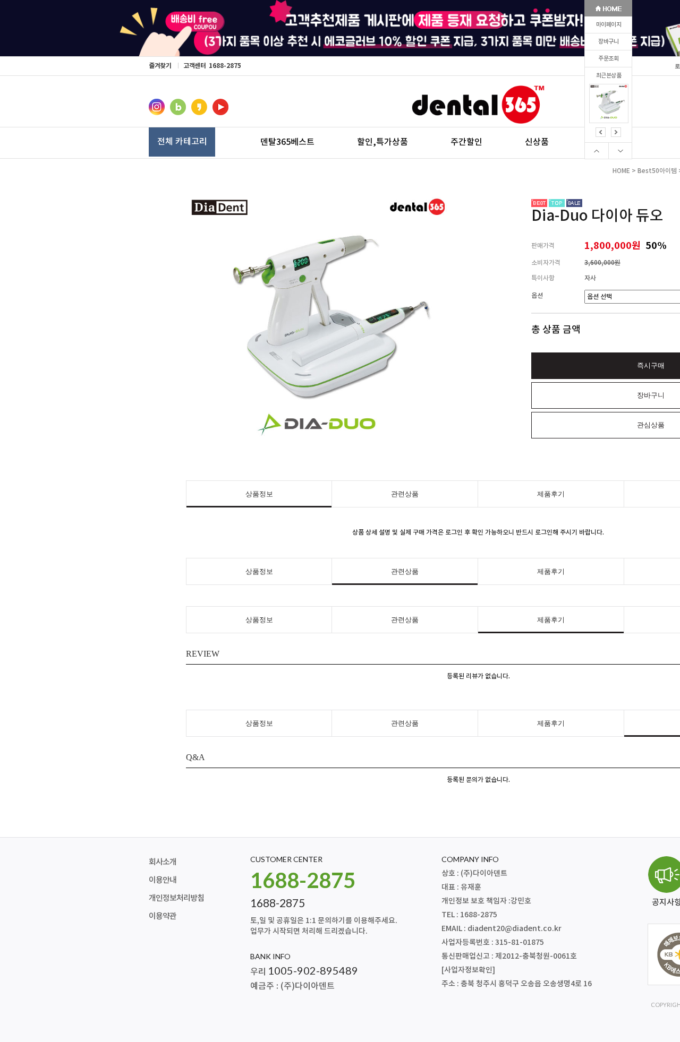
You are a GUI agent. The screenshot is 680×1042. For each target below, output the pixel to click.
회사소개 (162, 862)
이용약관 (162, 916)
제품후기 (551, 494)
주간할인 (466, 142)
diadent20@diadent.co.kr (515, 928)
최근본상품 (609, 75)
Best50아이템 (657, 171)
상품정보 (259, 494)
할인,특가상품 (382, 142)
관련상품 (405, 494)
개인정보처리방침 (176, 898)
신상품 (537, 142)
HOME (621, 171)
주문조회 (608, 58)
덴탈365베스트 (287, 142)
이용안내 (162, 880)
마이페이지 (609, 24)
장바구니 (608, 41)
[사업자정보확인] (468, 970)
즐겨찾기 (160, 66)
